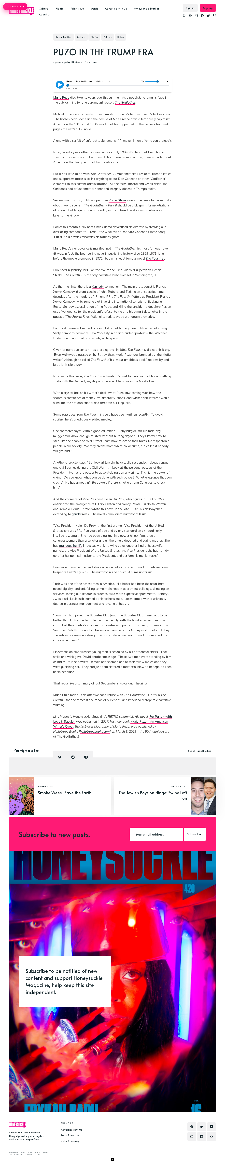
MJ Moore (76, 61)
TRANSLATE (15, 6)
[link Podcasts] (184, 16)
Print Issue (77, 8)
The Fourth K (155, 258)
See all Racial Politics (199, 750)
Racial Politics (63, 37)
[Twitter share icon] (59, 757)
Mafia (94, 37)
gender (76, 514)
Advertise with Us (116, 8)
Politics (108, 37)
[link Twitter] (208, 16)
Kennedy (98, 286)
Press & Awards (70, 1135)
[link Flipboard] (211, 1126)
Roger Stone (117, 200)
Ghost (38, 1155)
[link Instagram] (196, 16)
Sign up (208, 8)
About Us (45, 14)
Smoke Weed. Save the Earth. (65, 792)
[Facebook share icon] (73, 757)
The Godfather (125, 102)
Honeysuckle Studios (146, 8)
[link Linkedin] (201, 1136)
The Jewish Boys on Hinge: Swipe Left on (152, 795)
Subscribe (194, 834)
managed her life (70, 546)
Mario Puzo (61, 97)
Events (94, 8)
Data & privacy (70, 1140)
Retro (120, 37)
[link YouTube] (190, 16)
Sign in (190, 8)
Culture (81, 37)
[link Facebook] (202, 16)
